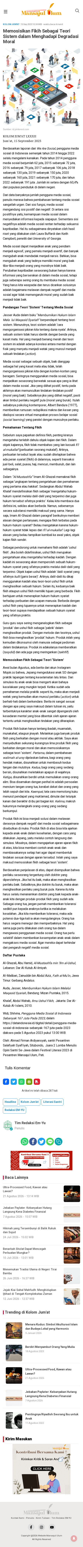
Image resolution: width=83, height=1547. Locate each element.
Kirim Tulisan (43, 1518)
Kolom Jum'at (30, 1102)
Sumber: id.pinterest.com (16, 129)
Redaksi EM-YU (14, 1110)
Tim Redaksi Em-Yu (30, 1123)
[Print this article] (29, 1082)
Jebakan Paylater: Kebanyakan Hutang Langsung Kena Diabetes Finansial (51, 1394)
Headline (10, 1102)
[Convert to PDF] (37, 1082)
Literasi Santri (52, 1102)
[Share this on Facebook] (6, 1082)
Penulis (30, 1518)
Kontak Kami (17, 1518)
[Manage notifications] (74, 1538)
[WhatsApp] (21, 1082)
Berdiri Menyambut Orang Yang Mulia (50, 1347)
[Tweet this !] (14, 1082)
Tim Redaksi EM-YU (61, 1518)
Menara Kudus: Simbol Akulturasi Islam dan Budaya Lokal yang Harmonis (51, 1326)
